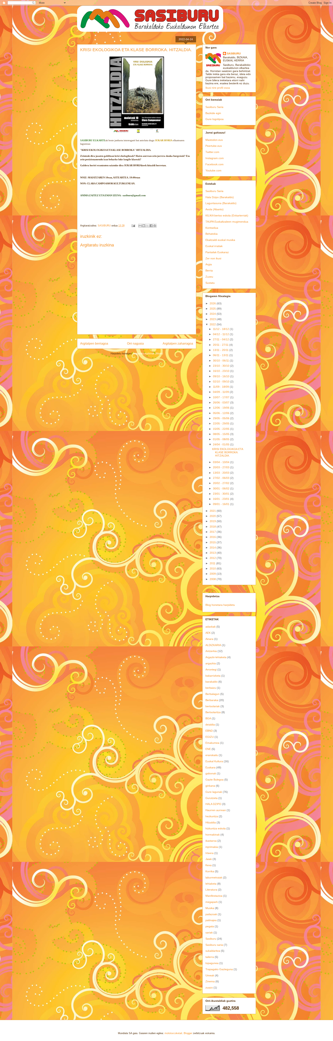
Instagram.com (214, 158)
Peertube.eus (213, 145)
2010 (213, 568)
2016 (213, 536)
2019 (213, 521)
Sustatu (210, 282)
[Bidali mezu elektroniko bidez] (140, 226)
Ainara (209, 638)
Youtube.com (213, 170)
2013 (213, 552)
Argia (208, 264)
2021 (213, 510)
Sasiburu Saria (214, 107)
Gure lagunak (213, 791)
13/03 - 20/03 (221, 472)
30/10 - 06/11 (221, 360)
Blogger (188, 1033)
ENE (208, 748)
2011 (213, 563)
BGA (208, 718)
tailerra (209, 956)
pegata (209, 926)
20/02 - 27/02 (221, 483)
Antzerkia (211, 651)
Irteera (209, 853)
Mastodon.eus (214, 139)
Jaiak (208, 859)
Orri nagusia (135, 343)
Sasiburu (210, 938)
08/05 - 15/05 (221, 434)
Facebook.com (214, 164)
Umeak (209, 975)
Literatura (211, 889)
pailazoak (211, 914)
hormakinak (212, 834)
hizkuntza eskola (215, 828)
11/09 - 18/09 (221, 386)
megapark (211, 901)
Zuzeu (209, 276)
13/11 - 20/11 (221, 349)
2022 (213, 324)
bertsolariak (212, 706)
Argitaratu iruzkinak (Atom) (148, 353)
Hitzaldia (210, 822)
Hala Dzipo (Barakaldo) (219, 197)
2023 (213, 319)
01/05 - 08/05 (221, 439)
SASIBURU (234, 53)
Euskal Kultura (214, 761)
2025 (213, 308)
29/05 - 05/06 (221, 418)
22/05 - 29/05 (221, 423)
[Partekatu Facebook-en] (151, 226)
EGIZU (209, 736)
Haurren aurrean (215, 810)
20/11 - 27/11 (221, 344)
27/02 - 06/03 (221, 477)
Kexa (208, 865)
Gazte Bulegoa (214, 779)
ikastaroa (211, 840)
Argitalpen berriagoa (94, 343)
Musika (209, 908)
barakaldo (211, 681)
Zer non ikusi (213, 258)
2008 (213, 579)
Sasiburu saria (214, 944)
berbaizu (210, 687)
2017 (213, 531)
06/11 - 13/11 (221, 355)
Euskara (210, 767)
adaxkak (210, 626)
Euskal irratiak (214, 246)
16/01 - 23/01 (221, 498)
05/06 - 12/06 (221, 413)
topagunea (212, 963)
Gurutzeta (211, 798)
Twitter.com (212, 152)
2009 (213, 573)
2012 (213, 557)
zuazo (209, 987)
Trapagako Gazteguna (219, 969)
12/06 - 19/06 (221, 407)
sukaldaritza (212, 950)
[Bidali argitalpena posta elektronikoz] (133, 225)
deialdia (210, 724)
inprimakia (211, 846)
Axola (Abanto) (214, 209)
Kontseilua (211, 227)
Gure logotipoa (214, 119)
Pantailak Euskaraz (217, 252)
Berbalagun (212, 693)
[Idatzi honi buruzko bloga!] (144, 226)
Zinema (210, 981)
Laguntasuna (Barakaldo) (220, 203)
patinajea (211, 920)
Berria (209, 270)
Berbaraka (211, 700)
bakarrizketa (212, 675)
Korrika (209, 871)
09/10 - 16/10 (221, 376)
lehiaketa (210, 883)
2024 (213, 313)
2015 (213, 542)
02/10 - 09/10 (221, 381)
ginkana (210, 785)
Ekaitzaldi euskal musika (220, 239)
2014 (213, 547)
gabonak (210, 773)
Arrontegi (211, 669)
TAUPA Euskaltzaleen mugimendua (226, 221)
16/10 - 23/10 (221, 370)
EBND (209, 730)
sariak (209, 932)
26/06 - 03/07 (221, 402)
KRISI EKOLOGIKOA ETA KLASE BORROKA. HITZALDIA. (227, 452)
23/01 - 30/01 (221, 493)
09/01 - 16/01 (221, 504)
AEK (208, 632)
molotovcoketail (173, 1033)
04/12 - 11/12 (221, 334)
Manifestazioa (213, 895)
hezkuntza (211, 816)
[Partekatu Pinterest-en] (155, 226)
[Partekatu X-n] (147, 226)
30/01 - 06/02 (221, 488)
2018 (213, 526)
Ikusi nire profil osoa (217, 87)
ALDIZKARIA (213, 645)
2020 (213, 516)
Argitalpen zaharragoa (178, 343)
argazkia (210, 663)
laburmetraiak (213, 877)
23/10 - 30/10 (221, 365)
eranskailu (211, 755)
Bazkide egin (213, 113)
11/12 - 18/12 (221, 329)
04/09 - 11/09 (221, 391)
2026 (213, 303)
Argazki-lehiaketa (215, 657)
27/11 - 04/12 (221, 339)
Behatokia (211, 233)
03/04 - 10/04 (221, 462)
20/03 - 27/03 (221, 467)
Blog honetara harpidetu (220, 604)
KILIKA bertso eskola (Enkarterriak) (226, 215)
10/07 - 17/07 (221, 397)
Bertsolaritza (213, 712)
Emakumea (212, 742)
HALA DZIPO (213, 804)
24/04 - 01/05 (221, 444)
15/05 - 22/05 (221, 428)
